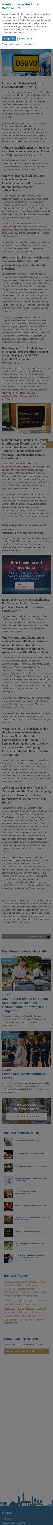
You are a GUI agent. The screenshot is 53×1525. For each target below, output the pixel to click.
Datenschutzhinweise (12, 44)
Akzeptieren (9, 39)
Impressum (29, 44)
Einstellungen (25, 39)
